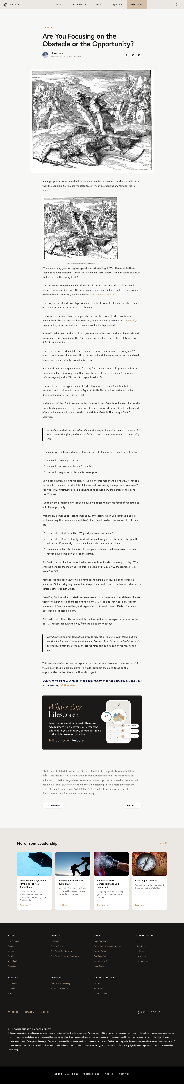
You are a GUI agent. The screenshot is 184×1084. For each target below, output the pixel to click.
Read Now (24, 905)
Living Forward (100, 961)
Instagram (29, 1012)
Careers (11, 988)
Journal (11, 951)
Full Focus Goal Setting (61, 951)
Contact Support (101, 993)
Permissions (91, 1074)
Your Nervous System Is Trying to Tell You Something (33, 884)
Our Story (12, 983)
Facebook (13, 1012)
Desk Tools (13, 961)
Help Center (99, 988)
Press (10, 993)
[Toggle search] (177, 4)
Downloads (141, 956)
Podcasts (140, 951)
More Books (99, 966)
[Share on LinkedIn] (139, 54)
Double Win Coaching (60, 983)
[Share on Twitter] (132, 54)
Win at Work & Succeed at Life (107, 946)
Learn (58, 5)
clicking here (67, 685)
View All (163, 843)
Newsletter (141, 946)
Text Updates (142, 961)
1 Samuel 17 (128, 320)
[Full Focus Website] (149, 1012)
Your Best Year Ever (102, 956)
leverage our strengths (102, 294)
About (98, 5)
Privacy (124, 1074)
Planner (78, 5)
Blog (138, 941)
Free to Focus (57, 946)
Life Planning (14, 941)
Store (119, 5)
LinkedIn (45, 1012)
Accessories (13, 966)
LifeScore (136, 5)
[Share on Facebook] (126, 54)
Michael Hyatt (57, 53)
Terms (109, 1074)
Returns (97, 983)
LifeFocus (55, 941)
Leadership (48, 27)
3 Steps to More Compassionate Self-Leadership (108, 884)
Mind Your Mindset (102, 941)
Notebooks (13, 956)
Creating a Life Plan (146, 880)
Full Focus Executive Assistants (65, 956)
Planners (12, 946)
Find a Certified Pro (60, 988)
